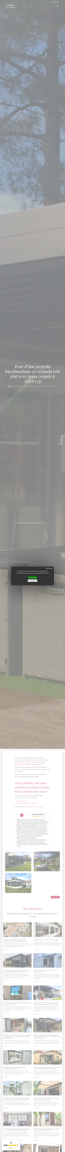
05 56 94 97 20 (55, 2)
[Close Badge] (20, 1140)
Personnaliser (32, 580)
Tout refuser (49, 568)
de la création (10, 6)
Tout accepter (32, 577)
